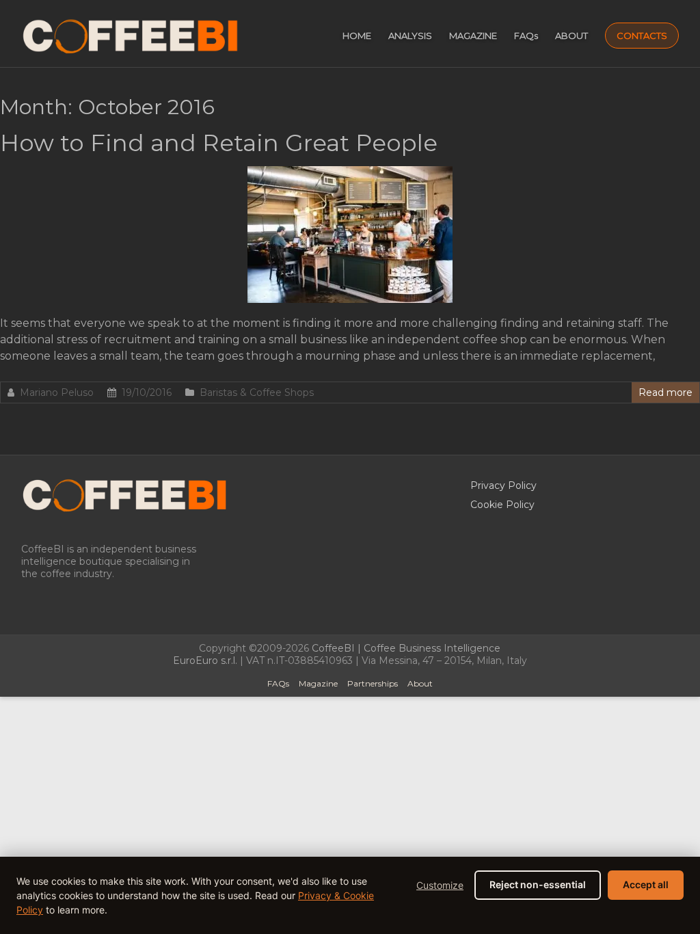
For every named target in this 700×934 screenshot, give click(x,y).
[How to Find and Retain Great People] (350, 172)
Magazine (318, 683)
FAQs (526, 35)
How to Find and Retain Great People (219, 143)
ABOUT (571, 35)
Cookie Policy (502, 504)
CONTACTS (642, 35)
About (420, 683)
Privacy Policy (503, 485)
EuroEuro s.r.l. (205, 660)
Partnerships (372, 683)
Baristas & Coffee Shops (257, 392)
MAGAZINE (473, 35)
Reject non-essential (537, 884)
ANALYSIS (410, 35)
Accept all (646, 884)
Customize (439, 885)
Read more (665, 392)
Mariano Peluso (57, 392)
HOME (356, 35)
